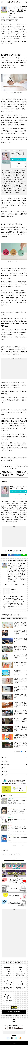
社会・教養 (6, 764)
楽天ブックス (18, 166)
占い (19, 854)
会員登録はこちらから (14, 1011)
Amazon (18, 163)
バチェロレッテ (10, 20)
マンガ (5, 771)
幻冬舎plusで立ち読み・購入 (18, 159)
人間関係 (21, 17)
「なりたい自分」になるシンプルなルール (17, 8)
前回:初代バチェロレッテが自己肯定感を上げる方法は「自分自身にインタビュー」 (7, 473)
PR (26, 634)
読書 (5, 768)
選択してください (19, 584)
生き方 (3, 20)
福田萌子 (13, 589)
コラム (3, 17)
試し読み (9, 17)
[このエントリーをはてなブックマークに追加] (16, 1038)
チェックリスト (11, 854)
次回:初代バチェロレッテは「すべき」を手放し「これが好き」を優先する (21, 473)
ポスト (25, 6)
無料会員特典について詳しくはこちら (14, 1015)
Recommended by (17, 751)
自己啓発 (15, 17)
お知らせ (6, 775)
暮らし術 (6, 761)
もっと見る (14, 845)
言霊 (17, 20)
